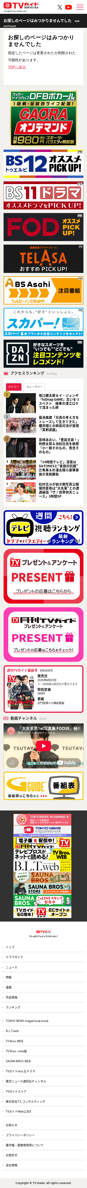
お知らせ (11, 1125)
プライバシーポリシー (20, 1135)
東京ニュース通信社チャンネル (26, 1081)
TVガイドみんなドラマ (20, 1071)
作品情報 (11, 997)
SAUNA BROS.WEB (18, 1061)
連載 (9, 987)
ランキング (13, 1007)
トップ (10, 947)
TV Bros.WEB (14, 1041)
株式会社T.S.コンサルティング (25, 1101)
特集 (9, 977)
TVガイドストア (16, 1091)
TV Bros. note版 (16, 1051)
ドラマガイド (14, 957)
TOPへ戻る (17, 66)
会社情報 (11, 1165)
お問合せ (11, 1155)
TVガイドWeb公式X (18, 1111)
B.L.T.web (12, 1031)
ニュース (11, 967)
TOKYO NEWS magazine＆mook (27, 1021)
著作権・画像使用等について (25, 1145)
